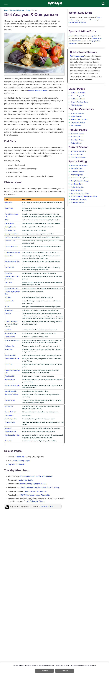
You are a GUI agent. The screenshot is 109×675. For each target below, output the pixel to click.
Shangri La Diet (10, 400)
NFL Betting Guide (77, 154)
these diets (93, 20)
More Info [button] (93, 665)
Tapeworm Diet (10, 422)
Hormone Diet (9, 301)
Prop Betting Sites (77, 175)
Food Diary (20, 457)
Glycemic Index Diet (11, 288)
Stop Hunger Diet (10, 419)
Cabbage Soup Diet (11, 234)
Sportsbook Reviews (77, 202)
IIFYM (7, 306)
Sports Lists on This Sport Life (35, 491)
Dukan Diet (8, 256)
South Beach (9, 415)
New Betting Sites (76, 190)
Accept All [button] (65, 670)
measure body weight (21, 460)
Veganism (8, 428)
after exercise (76, 41)
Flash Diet (8, 273)
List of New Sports (26, 480)
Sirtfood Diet (9, 406)
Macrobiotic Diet (10, 333)
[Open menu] (6, 3)
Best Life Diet (9, 223)
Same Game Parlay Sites (79, 178)
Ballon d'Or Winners (77, 134)
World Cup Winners (77, 137)
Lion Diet (8, 330)
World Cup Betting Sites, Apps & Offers (84, 196)
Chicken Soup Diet (11, 246)
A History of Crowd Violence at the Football (36, 476)
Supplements (73, 43)
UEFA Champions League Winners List (35, 495)
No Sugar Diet (9, 346)
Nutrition (12, 10)
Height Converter (76, 116)
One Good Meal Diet (12, 359)
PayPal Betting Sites (77, 187)
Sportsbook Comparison (79, 199)
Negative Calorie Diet (12, 340)
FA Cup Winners (76, 143)
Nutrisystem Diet (10, 355)
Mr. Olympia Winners (78, 99)
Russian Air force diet (12, 385)
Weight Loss (20, 10)
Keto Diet (8, 313)
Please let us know (47, 506)
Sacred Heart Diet (11, 391)
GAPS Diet (8, 282)
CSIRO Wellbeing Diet (12, 252)
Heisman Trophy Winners (79, 96)
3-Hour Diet (9, 208)
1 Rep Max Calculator (78, 122)
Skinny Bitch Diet (10, 412)
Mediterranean (10, 337)
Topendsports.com (77, 56)
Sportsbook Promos (77, 171)
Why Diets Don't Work (16, 464)
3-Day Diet (8, 202)
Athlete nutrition (74, 36)
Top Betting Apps (76, 168)
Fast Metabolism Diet (12, 261)
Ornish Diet (8, 364)
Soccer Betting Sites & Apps (80, 193)
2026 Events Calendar (78, 157)
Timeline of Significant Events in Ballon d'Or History (39, 487)
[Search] (103, 3)
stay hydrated (94, 41)
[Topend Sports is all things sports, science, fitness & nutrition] (54, 3)
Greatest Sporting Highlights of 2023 (32, 484)
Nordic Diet (8, 349)
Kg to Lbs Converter (77, 113)
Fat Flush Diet (9, 267)
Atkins (7, 220)
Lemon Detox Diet (11, 322)
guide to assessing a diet (37, 90)
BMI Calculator (76, 125)
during (100, 38)
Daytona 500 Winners (78, 93)
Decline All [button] (44, 670)
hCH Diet (8, 297)
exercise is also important (77, 22)
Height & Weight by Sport (79, 102)
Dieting (28, 10)
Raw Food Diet (10, 376)
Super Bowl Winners (77, 140)
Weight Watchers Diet (12, 435)
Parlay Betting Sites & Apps (80, 181)
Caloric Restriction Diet (12, 237)
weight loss (93, 36)
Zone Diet (8, 441)
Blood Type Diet (10, 230)
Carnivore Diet (10, 241)
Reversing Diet (10, 379)
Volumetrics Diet (10, 431)
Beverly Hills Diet (10, 227)
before (95, 38)
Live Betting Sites (76, 184)
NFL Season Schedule (78, 151)
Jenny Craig (9, 310)
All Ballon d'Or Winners (36, 501)
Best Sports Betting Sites (79, 165)
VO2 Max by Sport (77, 105)
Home (6, 10)
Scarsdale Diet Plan (11, 394)
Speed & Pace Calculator (79, 119)
